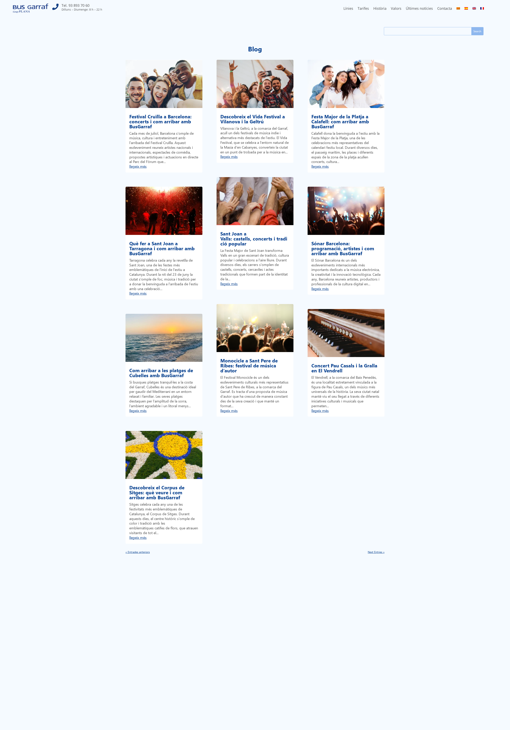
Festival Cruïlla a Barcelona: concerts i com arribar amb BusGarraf (160, 121)
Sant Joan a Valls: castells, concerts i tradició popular (253, 238)
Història (379, 9)
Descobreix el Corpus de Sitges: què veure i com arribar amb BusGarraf (156, 492)
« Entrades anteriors (138, 552)
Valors (396, 9)
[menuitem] (458, 9)
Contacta (444, 9)
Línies (348, 9)
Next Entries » (376, 552)
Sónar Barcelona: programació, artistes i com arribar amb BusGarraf (342, 248)
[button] (77, 8)
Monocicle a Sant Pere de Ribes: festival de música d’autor (249, 365)
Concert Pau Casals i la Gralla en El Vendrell (344, 368)
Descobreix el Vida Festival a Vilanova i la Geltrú (252, 119)
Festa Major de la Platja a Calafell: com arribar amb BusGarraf (340, 121)
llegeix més (138, 166)
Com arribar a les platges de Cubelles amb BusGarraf (161, 372)
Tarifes (363, 9)
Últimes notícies (419, 9)
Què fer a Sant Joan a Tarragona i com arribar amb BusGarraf (162, 248)
